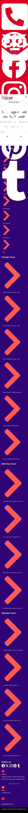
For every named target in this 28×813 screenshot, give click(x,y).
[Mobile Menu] (26, 97)
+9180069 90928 (5, 793)
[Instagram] (11, 766)
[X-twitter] (7, 766)
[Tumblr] (19, 766)
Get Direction (14, 783)
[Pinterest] (15, 766)
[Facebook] (3, 766)
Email (3, 801)
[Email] (3, 798)
